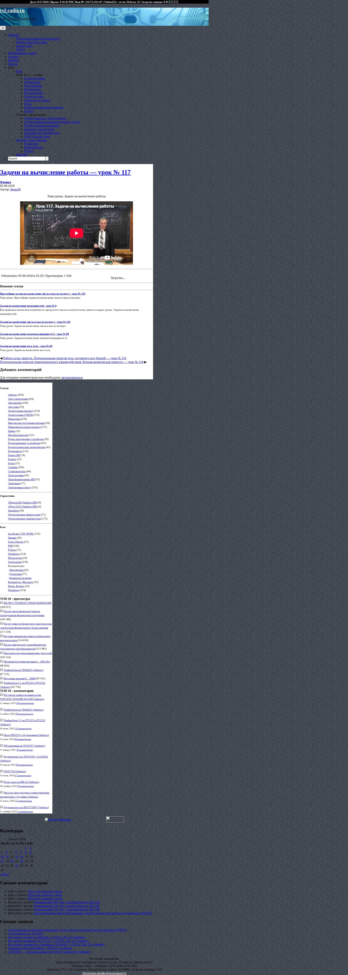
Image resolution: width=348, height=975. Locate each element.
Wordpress (13, 553)
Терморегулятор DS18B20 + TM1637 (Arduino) (40, 948)
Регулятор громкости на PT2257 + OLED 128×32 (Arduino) (48, 941)
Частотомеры (33, 85)
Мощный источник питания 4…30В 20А (27, 661)
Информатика (33, 147)
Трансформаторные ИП (21, 479)
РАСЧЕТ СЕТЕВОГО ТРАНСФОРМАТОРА (28, 602)
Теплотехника (34, 96)
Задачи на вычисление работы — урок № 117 (65, 172)
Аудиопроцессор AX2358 (25, 933)
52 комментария (25, 811)
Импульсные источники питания (26, 422)
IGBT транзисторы (37, 136)
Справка (13, 467)
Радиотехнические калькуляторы (26, 447)
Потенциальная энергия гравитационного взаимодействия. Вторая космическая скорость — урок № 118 (71, 362)
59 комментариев (25, 786)
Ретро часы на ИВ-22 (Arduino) (21, 782)
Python (12, 549)
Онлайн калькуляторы (31, 140)
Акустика (13, 406)
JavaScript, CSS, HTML (21, 533)
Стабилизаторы (17, 471)
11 (7, 856)
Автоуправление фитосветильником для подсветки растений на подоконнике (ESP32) (92, 913)
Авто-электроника (18, 398)
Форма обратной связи (31, 42)
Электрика (14, 483)
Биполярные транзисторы (42, 133)
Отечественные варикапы (42, 125)
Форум (13, 64)
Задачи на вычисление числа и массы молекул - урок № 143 (35, 321)
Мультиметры (33, 93)
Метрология (15, 557)
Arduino (13, 56)
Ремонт (12, 459)
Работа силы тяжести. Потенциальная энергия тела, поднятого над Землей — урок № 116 (64, 358)
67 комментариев (22, 775)
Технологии (14, 561)
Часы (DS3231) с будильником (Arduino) (26, 735)
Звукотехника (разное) (20, 410)
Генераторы (32, 82)
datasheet (22, 154)
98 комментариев (22, 739)
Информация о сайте (22, 53)
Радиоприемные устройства (24, 443)
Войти (20, 49)
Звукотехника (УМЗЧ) (20, 414)
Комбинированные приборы (43, 107)
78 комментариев (24, 750)
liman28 (15, 189)
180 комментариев (25, 703)
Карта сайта (24, 46)
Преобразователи (18, 435)
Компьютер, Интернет (20, 582)
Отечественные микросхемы (24, 514)
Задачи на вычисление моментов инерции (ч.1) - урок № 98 (34, 333)
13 (17, 856)
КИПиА (13, 60)
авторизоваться (71, 377)
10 (2, 856)
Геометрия (31, 143)
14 (21, 856)
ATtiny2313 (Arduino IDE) (22, 506)
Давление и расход (37, 100)
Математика (16, 569)
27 (17, 865)
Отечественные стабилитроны (45, 118)
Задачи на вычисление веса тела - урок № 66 (26, 346)
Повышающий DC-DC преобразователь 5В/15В (67, 902)
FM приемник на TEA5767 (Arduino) (24, 745)
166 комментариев (24, 714)
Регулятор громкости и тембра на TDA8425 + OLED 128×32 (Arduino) (56, 944)
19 (11, 861)
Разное (28, 111)
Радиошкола (15, 451)
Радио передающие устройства (26, 439)
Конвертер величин (20, 578)
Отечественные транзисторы (24, 518)
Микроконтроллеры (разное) (24, 427)
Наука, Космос (16, 586)
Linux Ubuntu (16, 541)
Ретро (11, 463)
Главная (13, 35)
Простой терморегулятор (45, 891)
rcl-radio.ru (12, 10)
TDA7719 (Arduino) (15, 771)
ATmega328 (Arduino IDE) (22, 502)
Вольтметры (32, 89)
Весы (27, 104)
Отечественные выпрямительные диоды (52, 122)
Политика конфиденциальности (38, 38)
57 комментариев (23, 801)
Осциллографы (34, 78)
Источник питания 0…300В (19, 678)
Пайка (11, 431)
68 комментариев (24, 765)
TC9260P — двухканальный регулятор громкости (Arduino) (49, 951)
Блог (19, 71)
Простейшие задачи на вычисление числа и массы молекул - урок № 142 (42, 293)
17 (2, 861)
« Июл (4, 874)
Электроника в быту (19, 487)
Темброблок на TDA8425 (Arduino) (24, 670)
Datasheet (13, 510)
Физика (5, 182)
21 (21, 861)
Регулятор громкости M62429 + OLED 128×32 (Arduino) (46, 937)
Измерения (14, 418)
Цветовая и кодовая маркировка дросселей (28, 653)
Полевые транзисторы (39, 129)
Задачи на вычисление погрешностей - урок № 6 (28, 305)
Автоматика (15, 402)
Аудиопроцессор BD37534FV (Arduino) (26, 807)
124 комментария (23, 728)
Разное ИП (14, 455)
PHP (10, 545)
